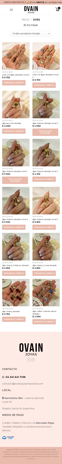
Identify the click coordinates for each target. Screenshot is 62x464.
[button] (11, 9)
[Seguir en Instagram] (33, 360)
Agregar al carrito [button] (14, 83)
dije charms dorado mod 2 (45, 171)
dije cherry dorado (11, 311)
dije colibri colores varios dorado (44, 312)
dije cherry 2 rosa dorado (44, 265)
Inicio (26, 19)
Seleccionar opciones (45, 132)
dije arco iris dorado (11, 123)
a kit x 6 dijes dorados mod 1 (15, 75)
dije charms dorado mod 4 (15, 219)
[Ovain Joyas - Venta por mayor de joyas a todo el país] (31, 10)
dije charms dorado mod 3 (45, 123)
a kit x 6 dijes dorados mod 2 (45, 75)
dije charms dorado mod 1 (14, 171)
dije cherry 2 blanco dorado (15, 265)
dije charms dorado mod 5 (45, 219)
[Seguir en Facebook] (29, 360)
